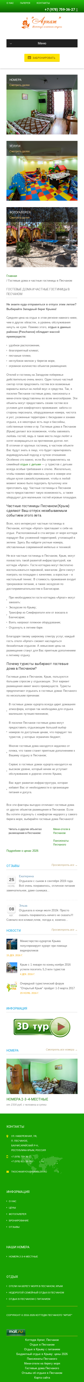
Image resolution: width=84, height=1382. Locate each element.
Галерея (25, 3)
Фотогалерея (17, 1214)
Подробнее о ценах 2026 (22, 850)
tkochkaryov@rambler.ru (29, 1171)
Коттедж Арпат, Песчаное (42, 1339)
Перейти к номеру (37, 1076)
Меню (42, 43)
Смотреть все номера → (62, 1049)
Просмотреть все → (64, 865)
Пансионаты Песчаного (42, 1358)
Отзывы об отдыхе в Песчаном (42, 1372)
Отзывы (12, 866)
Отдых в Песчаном (42, 1344)
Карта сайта (42, 1377)
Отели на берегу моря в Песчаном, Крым (36, 1286)
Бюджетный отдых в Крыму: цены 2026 (42, 1354)
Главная (11, 275)
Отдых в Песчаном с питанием (29, 1299)
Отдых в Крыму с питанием (42, 1349)
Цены (12, 1207)
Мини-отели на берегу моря (42, 1363)
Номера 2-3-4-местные (27, 1099)
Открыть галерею (46, 1076)
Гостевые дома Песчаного (42, 1368)
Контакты (43, 3)
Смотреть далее (19, 85)
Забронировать (44, 57)
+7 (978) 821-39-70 (21, 1161)
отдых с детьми (30, 464)
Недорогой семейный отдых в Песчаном (36, 1292)
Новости (13, 930)
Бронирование (19, 1220)
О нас (10, 3)
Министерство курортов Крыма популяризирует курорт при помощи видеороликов (43, 945)
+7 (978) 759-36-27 (60, 10)
